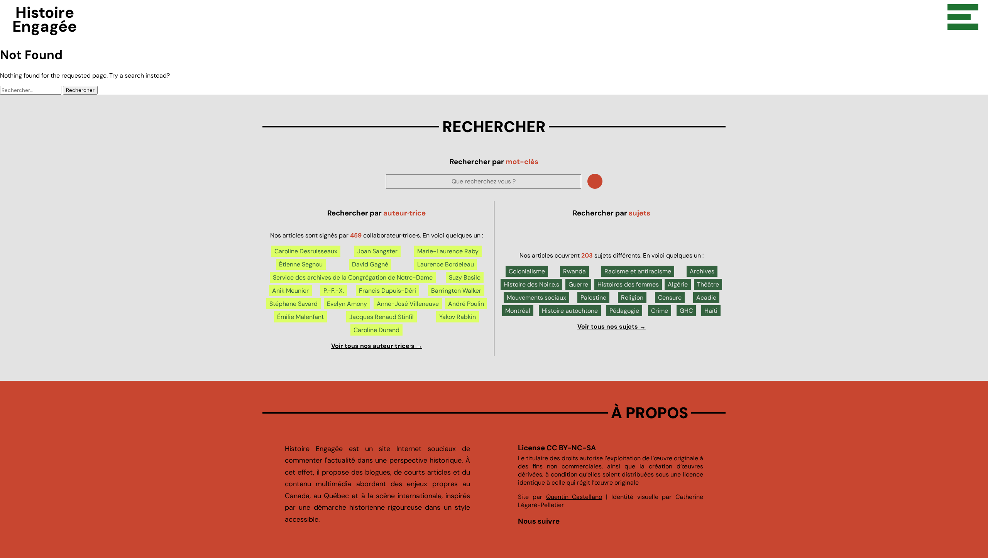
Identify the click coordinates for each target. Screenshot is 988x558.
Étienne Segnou (301, 264)
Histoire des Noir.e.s (531, 284)
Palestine (593, 297)
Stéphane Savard (293, 304)
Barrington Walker (456, 291)
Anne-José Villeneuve (408, 304)
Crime (659, 311)
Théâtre (708, 284)
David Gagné (370, 264)
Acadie (706, 297)
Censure (670, 297)
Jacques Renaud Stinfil (381, 317)
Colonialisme (527, 271)
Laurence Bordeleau (445, 264)
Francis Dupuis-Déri (387, 291)
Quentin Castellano (574, 497)
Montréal (517, 311)
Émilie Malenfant (300, 317)
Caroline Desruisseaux (305, 251)
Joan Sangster (377, 251)
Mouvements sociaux (536, 297)
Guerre (578, 284)
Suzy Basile (464, 277)
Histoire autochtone (570, 311)
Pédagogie (624, 311)
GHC (686, 311)
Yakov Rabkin (457, 317)
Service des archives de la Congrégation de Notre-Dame (353, 277)
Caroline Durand (376, 330)
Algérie (678, 284)
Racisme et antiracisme (637, 271)
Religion (632, 297)
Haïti (710, 311)
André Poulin (466, 304)
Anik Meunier (290, 291)
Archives (702, 271)
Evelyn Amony (347, 304)
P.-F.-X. (333, 291)
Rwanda (574, 271)
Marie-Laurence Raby (448, 251)
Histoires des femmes (628, 284)
